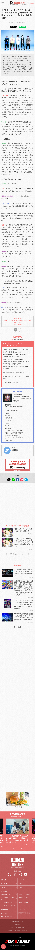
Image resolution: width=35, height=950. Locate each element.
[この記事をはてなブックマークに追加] (26, 480)
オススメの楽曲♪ (23, 902)
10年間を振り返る (6, 894)
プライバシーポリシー (17, 927)
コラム (20, 883)
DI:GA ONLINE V (6, 909)
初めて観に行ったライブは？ (7, 898)
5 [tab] (21, 849)
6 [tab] (24, 849)
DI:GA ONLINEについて (17, 921)
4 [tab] (19, 849)
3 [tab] (16, 849)
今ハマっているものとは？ (8, 905)
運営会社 (17, 924)
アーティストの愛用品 (25, 894)
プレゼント (4, 887)
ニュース (21, 887)
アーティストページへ (17, 554)
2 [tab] (13, 849)
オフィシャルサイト (18, 376)
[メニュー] (2, 3)
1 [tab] (11, 849)
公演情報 (32, 3)
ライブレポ (4, 883)
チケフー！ (21, 909)
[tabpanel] (17, 832)
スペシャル (4, 891)
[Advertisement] (17, 503)
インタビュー (22, 880)
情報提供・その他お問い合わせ (17, 930)
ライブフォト (5, 913)
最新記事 (3, 880)
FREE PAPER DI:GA (24, 913)
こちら (19, 401)
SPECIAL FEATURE (7, 917)
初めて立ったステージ (25, 897)
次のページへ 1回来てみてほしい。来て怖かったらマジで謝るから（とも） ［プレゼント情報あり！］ (17, 321)
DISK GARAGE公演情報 (11, 382)
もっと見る (17, 627)
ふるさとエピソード (6, 902)
